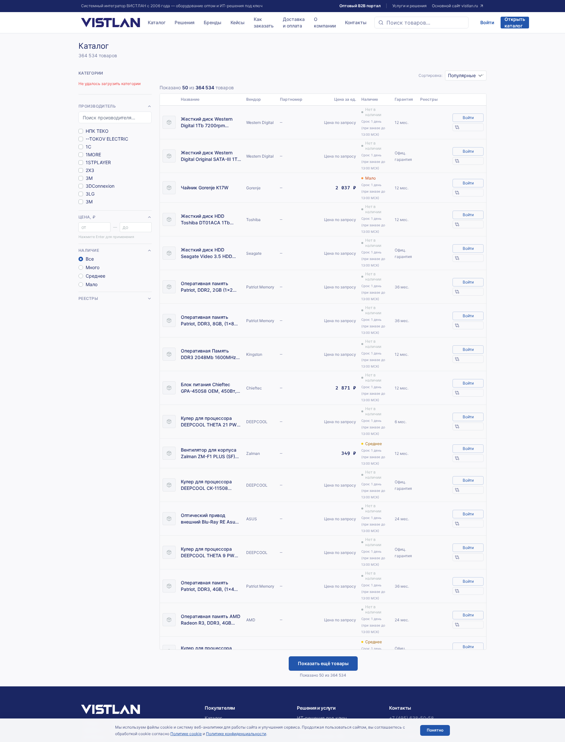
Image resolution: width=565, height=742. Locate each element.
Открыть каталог (515, 22)
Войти (487, 22)
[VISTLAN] (110, 22)
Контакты (356, 22)
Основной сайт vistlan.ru (455, 5)
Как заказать (264, 22)
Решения (185, 22)
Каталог (156, 22)
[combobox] (421, 22)
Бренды (212, 22)
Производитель (97, 106)
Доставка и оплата (294, 22)
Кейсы (238, 22)
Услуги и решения (409, 5)
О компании (325, 22)
